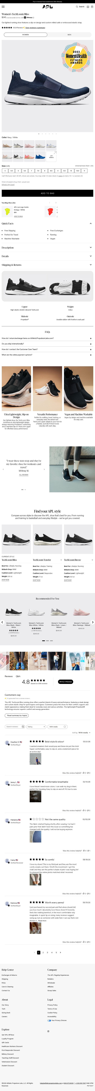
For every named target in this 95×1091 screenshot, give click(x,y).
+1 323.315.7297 (80, 1083)
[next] (94, 2)
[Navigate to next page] (60, 952)
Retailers (51, 979)
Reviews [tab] (9, 676)
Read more (42, 921)
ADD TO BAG (18, 216)
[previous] (88, 2)
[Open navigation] (3, 7)
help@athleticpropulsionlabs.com (51, 1083)
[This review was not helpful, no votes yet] (88, 773)
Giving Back (6, 1013)
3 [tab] (46, 134)
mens (60, 176)
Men (69, 35)
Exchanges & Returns (9, 975)
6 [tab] (56, 134)
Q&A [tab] (18, 676)
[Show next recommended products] (56, 202)
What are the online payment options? (17, 354)
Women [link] (25, 35)
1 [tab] (39, 134)
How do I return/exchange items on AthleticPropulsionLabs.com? (28, 338)
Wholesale (51, 983)
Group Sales (52, 990)
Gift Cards (5, 1042)
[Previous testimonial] (3, 469)
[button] (3, 661)
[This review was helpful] (84, 942)
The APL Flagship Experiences (58, 975)
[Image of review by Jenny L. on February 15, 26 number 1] (35, 796)
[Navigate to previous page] (34, 952)
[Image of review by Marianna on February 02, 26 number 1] (35, 837)
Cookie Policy (52, 1013)
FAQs (4, 983)
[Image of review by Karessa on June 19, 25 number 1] (35, 928)
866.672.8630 (69, 1083)
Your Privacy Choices (59, 1020)
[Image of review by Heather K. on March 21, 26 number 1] (35, 759)
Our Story (5, 1005)
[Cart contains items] (92, 7)
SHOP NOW (5, 580)
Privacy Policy (52, 1005)
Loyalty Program (7, 1039)
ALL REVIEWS (23, 475)
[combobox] (36, 727)
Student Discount (8, 1066)
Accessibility (52, 1016)
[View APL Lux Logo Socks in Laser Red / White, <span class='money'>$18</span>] (50, 211)
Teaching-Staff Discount (10, 1058)
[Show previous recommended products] (49, 202)
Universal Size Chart (82, 166)
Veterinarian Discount (9, 1062)
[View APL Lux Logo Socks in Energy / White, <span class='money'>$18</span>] (7, 211)
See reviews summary (35, 27)
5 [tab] (53, 134)
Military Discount (8, 1054)
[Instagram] (48, 1031)
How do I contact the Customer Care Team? (20, 349)
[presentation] (39, 134)
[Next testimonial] (44, 469)
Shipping (5, 979)
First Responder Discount (11, 1050)
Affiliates (50, 987)
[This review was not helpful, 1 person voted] (88, 850)
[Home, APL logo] (47, 7)
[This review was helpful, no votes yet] (83, 773)
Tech (3, 1009)
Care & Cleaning (7, 987)
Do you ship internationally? (13, 343)
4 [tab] (49, 134)
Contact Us (6, 990)
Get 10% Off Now (8, 1035)
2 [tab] (42, 134)
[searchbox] (13, 726)
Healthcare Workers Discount (12, 1046)
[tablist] (47, 133)
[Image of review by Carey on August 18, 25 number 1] (35, 879)
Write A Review (65, 682)
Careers (4, 1016)
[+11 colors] (51, 152)
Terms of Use (52, 1009)
